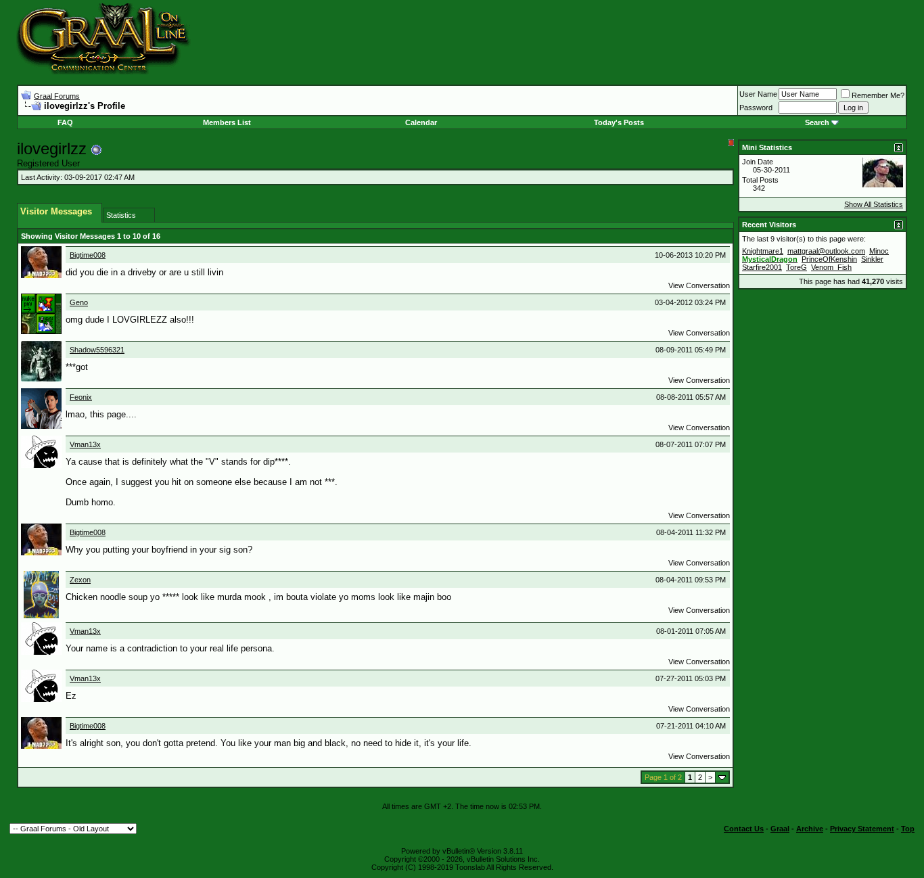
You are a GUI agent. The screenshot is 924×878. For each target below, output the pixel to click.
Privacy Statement (862, 829)
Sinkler (872, 259)
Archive (809, 829)
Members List (227, 122)
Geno (79, 302)
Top (908, 829)
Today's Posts (619, 122)
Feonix (81, 397)
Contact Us (744, 829)
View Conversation (699, 285)
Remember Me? (878, 95)
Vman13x (85, 444)
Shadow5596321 (97, 350)
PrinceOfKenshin (829, 259)
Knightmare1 (762, 251)
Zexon (80, 580)
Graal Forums (57, 96)
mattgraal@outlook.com (826, 251)
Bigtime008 (88, 255)
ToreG (796, 267)
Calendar (421, 122)
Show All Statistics (873, 204)
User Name (758, 94)
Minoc (879, 251)
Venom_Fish (831, 267)
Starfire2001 (762, 267)
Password (755, 107)
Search (817, 122)
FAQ (65, 122)
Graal (779, 829)
